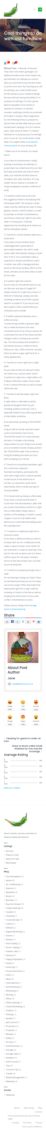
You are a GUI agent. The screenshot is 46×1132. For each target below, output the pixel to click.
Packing (9, 1014)
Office (8, 998)
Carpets (9, 912)
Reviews (9, 1034)
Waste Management (15, 1077)
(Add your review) (12, 787)
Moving (9, 994)
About (17, 1108)
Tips (8, 1065)
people (9, 1018)
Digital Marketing (14, 931)
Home (8, 963)
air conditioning (13, 884)
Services (9, 851)
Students (10, 1057)
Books (9, 896)
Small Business (13, 1046)
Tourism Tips (12, 1069)
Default (23, 26)
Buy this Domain (13, 904)
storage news (12, 1053)
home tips (10, 967)
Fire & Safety (11, 943)
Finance (9, 939)
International (12, 983)
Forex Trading (12, 947)
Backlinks (10, 892)
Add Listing (29, 1108)
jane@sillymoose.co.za (23, 684)
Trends (9, 1073)
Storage (9, 1050)
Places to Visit (12, 855)
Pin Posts (27, 1122)
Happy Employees (14, 959)
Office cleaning (12, 1002)
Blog (40, 1108)
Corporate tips (12, 919)
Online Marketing (14, 1006)
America (9, 888)
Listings (15, 1122)
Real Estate (11, 862)
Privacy (39, 1122)
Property (10, 1030)
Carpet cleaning (13, 908)
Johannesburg (12, 986)
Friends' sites (12, 951)
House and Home (14, 971)
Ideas (8, 979)
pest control (11, 1022)
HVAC (8, 975)
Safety (9, 1038)
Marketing (11, 990)
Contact (38, 1111)
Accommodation (13, 876)
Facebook (10, 1095)
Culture (9, 923)
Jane (11, 678)
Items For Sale (12, 858)
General (9, 955)
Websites (10, 1081)
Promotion (11, 1026)
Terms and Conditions (32, 1126)
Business (10, 900)
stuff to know (12, 1061)
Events (9, 935)
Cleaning (10, 916)
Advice (9, 880)
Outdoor (10, 1010)
